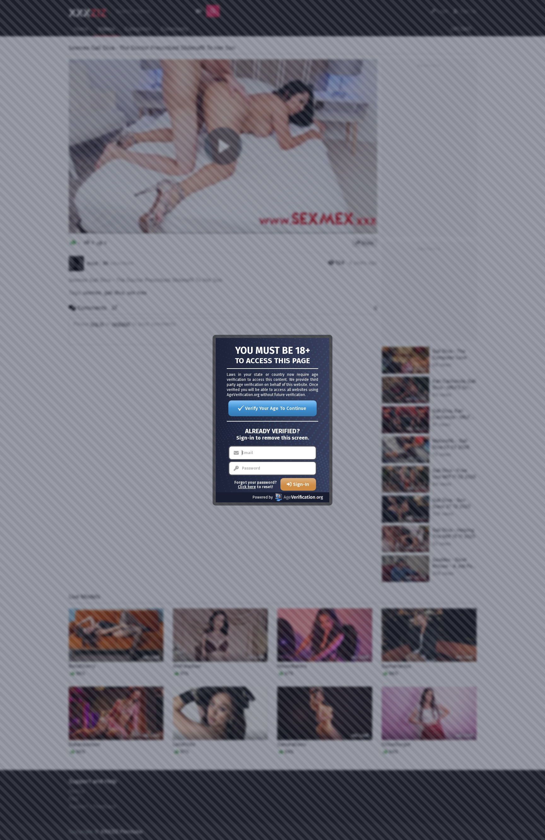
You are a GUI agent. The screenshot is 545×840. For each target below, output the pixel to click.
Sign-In (301, 484)
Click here (247, 487)
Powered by (263, 497)
